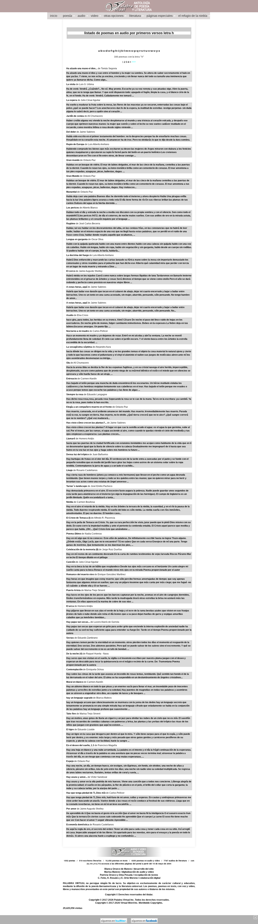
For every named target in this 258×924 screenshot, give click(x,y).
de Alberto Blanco (89, 207)
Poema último (74, 533)
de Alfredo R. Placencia (103, 518)
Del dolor (71, 132)
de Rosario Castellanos (85, 470)
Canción (71, 562)
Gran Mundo (73, 176)
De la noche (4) (74, 653)
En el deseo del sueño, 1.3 (80, 745)
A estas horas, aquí (77, 287)
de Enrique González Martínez (110, 574)
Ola (68, 362)
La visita (71, 84)
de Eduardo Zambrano (86, 637)
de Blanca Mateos (102, 697)
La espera (72, 100)
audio (81, 15)
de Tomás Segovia (107, 68)
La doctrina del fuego (77, 255)
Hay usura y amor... (77, 777)
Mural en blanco (75, 682)
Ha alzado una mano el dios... (82, 68)
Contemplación (74, 669)
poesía (67, 15)
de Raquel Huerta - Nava (96, 653)
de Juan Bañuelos (98, 454)
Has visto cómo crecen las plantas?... (86, 422)
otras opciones (114, 15)
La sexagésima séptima (79, 347)
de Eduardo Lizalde (84, 729)
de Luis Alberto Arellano (97, 144)
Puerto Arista (73, 590)
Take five (71, 713)
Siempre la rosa (75, 394)
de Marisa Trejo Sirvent (93, 590)
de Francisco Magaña (106, 745)
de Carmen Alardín (87, 378)
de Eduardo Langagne (95, 394)
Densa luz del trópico (77, 454)
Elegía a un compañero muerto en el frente (89, 407)
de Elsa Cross (81, 315)
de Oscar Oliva (95, 239)
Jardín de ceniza (75, 116)
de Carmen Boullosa (84, 502)
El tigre (70, 729)
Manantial (71, 192)
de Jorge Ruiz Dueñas (110, 549)
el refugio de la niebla (192, 15)
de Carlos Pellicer (99, 331)
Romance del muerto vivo (80, 574)
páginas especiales (160, 15)
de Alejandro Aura (102, 347)
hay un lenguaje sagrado (79, 697)
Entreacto (71, 378)
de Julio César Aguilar (89, 100)
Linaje (69, 470)
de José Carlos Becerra (88, 223)
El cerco (71, 271)
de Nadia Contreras (92, 533)
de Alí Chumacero (93, 116)
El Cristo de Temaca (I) (78, 518)
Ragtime (71, 223)
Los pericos (73, 207)
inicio (53, 15)
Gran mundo (73, 160)
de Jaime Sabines (85, 132)
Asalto (70, 315)
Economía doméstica (78, 824)
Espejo (70, 761)
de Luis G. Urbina (85, 84)
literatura (135, 15)
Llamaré (71, 438)
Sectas (70, 637)
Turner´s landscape (77, 486)
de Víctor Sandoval (97, 777)
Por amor (71, 808)
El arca (70, 606)
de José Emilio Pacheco (100, 486)
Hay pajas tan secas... (78, 622)
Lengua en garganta (77, 239)
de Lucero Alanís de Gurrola (104, 622)
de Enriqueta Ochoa (93, 669)
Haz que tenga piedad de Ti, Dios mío (86, 793)
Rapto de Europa (75, 144)
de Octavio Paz (88, 160)
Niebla (70, 502)
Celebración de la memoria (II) (82, 549)
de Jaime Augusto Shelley (89, 271)
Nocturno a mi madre (78, 331)
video (94, 15)
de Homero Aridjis (85, 438)
